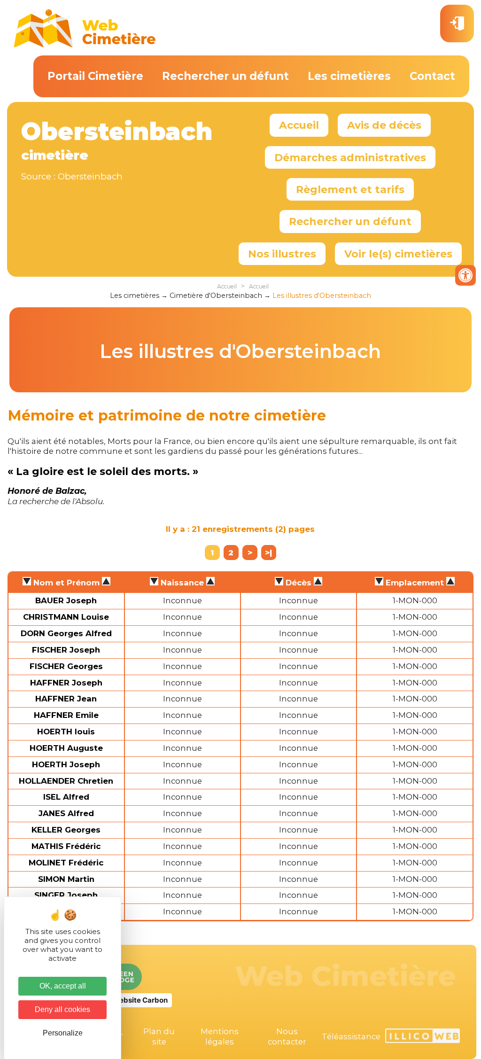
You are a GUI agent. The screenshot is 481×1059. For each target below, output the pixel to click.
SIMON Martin (66, 879)
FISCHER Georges (66, 666)
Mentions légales (220, 1036)
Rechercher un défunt (225, 76)
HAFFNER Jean (66, 698)
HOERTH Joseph (66, 764)
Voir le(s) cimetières (398, 254)
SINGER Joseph (66, 895)
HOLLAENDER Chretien (66, 781)
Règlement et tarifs (350, 189)
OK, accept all (62, 986)
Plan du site (159, 1036)
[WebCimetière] (85, 45)
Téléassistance (351, 1036)
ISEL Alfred (66, 797)
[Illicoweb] (422, 1037)
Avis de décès (384, 125)
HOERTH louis (66, 731)
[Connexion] (457, 23)
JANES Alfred (66, 813)
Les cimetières (349, 76)
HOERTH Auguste (66, 748)
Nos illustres (282, 254)
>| (268, 552)
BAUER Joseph (66, 600)
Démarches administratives (350, 157)
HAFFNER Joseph (66, 682)
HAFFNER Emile (66, 715)
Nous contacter (287, 1036)
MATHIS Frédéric (66, 846)
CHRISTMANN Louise (66, 617)
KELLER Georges (66, 829)
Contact (432, 76)
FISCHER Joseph (66, 649)
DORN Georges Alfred (66, 633)
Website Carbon (140, 1000)
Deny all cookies (62, 1009)
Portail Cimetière (95, 76)
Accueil (299, 125)
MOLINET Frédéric (66, 862)
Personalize (63, 1033)
